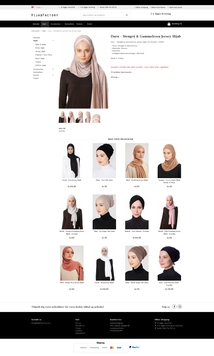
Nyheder (36, 24)
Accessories (55, 24)
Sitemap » (115, 77)
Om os (78, 323)
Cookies (78, 331)
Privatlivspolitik (116, 331)
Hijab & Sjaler (40, 44)
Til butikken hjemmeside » (121, 72)
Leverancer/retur (117, 328)
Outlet (89, 24)
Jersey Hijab (40, 51)
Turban (38, 62)
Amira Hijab (40, 48)
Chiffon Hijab (40, 65)
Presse (78, 328)
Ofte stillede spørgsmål (120, 326)
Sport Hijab (40, 58)
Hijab (44, 24)
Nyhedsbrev (80, 333)
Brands (79, 24)
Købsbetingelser (116, 323)
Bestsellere (69, 24)
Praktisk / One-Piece (43, 55)
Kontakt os (80, 326)
